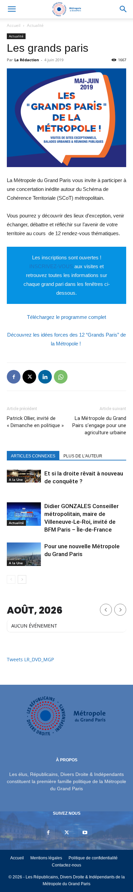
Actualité (35, 25)
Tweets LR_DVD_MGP (30, 659)
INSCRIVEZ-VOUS (51, 266)
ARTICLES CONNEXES (33, 456)
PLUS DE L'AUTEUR (82, 456)
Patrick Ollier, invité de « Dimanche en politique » (35, 421)
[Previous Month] (106, 610)
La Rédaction (26, 59)
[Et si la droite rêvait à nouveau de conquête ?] (24, 476)
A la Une (16, 479)
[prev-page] (11, 579)
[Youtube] (85, 833)
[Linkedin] (45, 377)
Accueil (13, 25)
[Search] (123, 9)
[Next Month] (120, 610)
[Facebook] (13, 377)
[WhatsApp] (61, 377)
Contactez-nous (66, 865)
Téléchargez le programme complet (66, 317)
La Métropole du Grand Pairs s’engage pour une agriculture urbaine (99, 425)
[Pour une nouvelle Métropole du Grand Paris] (24, 554)
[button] (12, 9)
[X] (29, 377)
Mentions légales (46, 858)
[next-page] (22, 579)
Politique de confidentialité (93, 858)
